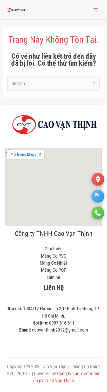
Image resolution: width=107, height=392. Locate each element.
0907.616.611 (62, 323)
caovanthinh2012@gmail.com (60, 330)
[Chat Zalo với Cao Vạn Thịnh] (97, 196)
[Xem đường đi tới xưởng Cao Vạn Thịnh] (97, 179)
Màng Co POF (53, 270)
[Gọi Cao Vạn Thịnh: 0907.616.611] (97, 213)
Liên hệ (53, 277)
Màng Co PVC (53, 256)
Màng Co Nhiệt (53, 263)
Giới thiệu (54, 248)
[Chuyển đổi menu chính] (96, 10)
